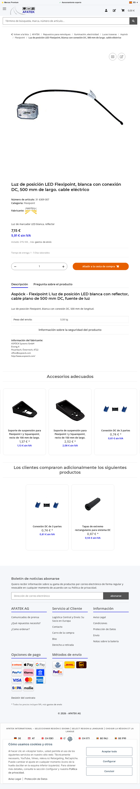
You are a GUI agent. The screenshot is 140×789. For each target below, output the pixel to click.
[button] (106, 10)
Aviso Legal (14, 778)
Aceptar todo (109, 751)
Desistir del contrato (23, 697)
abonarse (115, 595)
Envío (96, 635)
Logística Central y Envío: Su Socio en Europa (68, 619)
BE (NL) (104, 738)
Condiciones (100, 623)
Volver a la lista (21, 34)
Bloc (54, 638)
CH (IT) (86, 738)
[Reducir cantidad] (15, 266)
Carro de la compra (63, 632)
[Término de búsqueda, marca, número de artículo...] (133, 21)
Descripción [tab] (19, 284)
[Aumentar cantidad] (63, 266)
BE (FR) (122, 738)
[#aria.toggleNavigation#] (4, 7)
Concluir (109, 771)
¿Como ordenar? (20, 629)
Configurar (109, 761)
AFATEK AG (74, 713)
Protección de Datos (36, 778)
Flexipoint (29, 203)
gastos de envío (43, 242)
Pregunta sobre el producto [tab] (52, 284)
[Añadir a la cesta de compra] (14, 48)
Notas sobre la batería (106, 641)
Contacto (57, 626)
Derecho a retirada (63, 644)
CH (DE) (49, 738)
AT (33, 738)
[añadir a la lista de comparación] (112, 56)
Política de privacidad (84, 587)
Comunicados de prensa (25, 617)
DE (19, 738)
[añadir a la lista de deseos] (121, 56)
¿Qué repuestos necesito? (25, 623)
